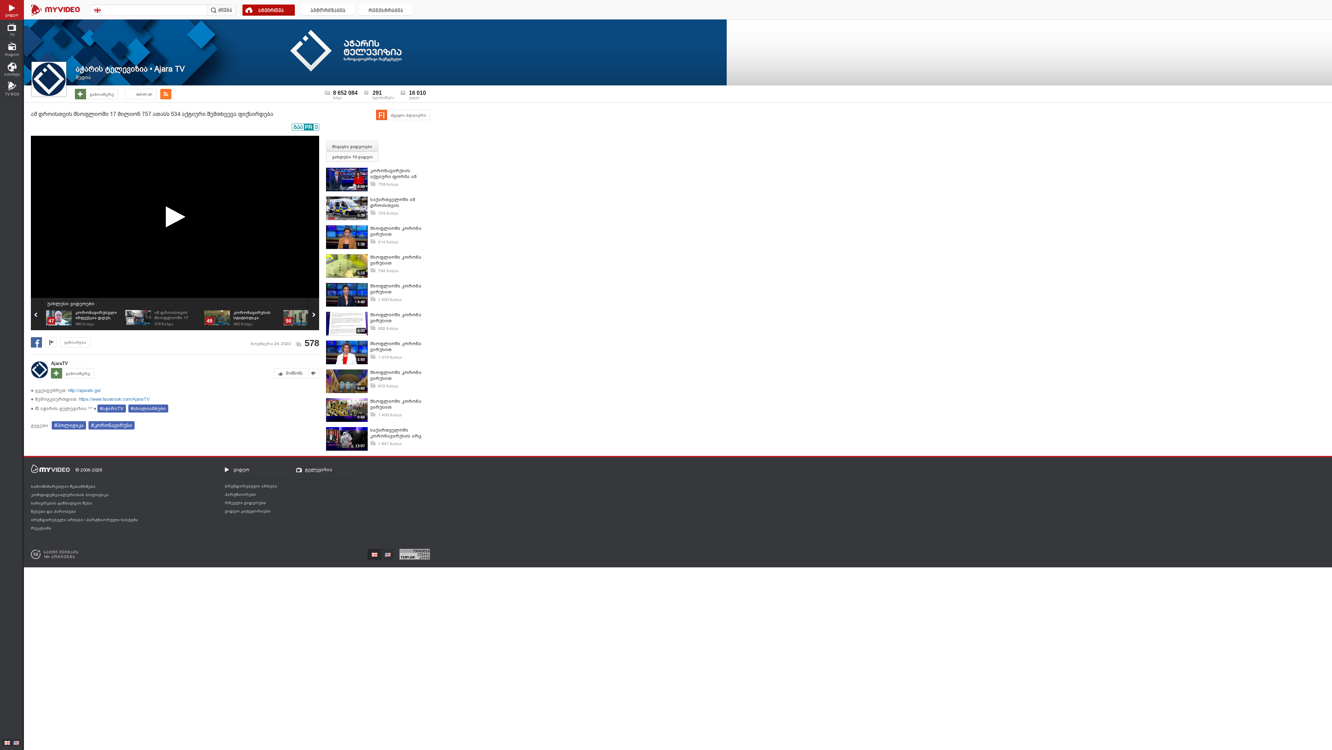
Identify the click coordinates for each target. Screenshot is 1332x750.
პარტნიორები (240, 494)
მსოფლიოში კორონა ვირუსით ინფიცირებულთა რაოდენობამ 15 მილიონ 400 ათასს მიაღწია (399, 375)
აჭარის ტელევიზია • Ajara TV (130, 69)
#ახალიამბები (148, 408)
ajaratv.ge (144, 94)
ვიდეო (241, 469)
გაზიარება (75, 342)
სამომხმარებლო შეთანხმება (63, 486)
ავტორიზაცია (327, 11)
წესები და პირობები (53, 511)
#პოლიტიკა (69, 425)
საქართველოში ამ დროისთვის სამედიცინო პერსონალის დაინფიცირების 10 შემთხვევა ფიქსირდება (399, 202)
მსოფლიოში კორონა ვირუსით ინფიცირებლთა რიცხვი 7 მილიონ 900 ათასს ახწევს (399, 289)
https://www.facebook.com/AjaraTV (113, 399)
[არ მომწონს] (313, 373)
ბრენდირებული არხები (57, 519)
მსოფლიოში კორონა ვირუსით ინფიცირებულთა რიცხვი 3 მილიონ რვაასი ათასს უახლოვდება (395, 260)
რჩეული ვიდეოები (245, 503)
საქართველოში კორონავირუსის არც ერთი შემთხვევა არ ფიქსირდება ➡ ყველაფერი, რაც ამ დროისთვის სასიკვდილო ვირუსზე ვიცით (397, 433)
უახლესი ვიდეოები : (72, 303)
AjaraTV (59, 363)
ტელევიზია (318, 469)
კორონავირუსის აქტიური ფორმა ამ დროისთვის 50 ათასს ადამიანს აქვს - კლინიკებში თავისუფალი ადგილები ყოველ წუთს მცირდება (399, 174)
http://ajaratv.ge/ (84, 390)
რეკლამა (41, 528)
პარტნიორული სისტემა (112, 519)
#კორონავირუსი (111, 425)
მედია (83, 77)
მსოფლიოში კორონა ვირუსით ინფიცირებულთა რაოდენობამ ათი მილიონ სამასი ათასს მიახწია (397, 404)
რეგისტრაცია (385, 11)
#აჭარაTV (111, 408)
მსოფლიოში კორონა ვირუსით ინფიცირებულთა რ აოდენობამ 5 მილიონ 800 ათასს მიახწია (396, 346)
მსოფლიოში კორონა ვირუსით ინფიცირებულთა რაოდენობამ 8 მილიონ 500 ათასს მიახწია (398, 231)
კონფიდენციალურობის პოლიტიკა (70, 494)
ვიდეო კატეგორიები (248, 511)
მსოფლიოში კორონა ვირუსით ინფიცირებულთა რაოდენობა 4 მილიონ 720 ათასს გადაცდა (397, 318)
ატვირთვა (271, 11)
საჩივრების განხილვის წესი (61, 503)
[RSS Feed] (165, 94)
